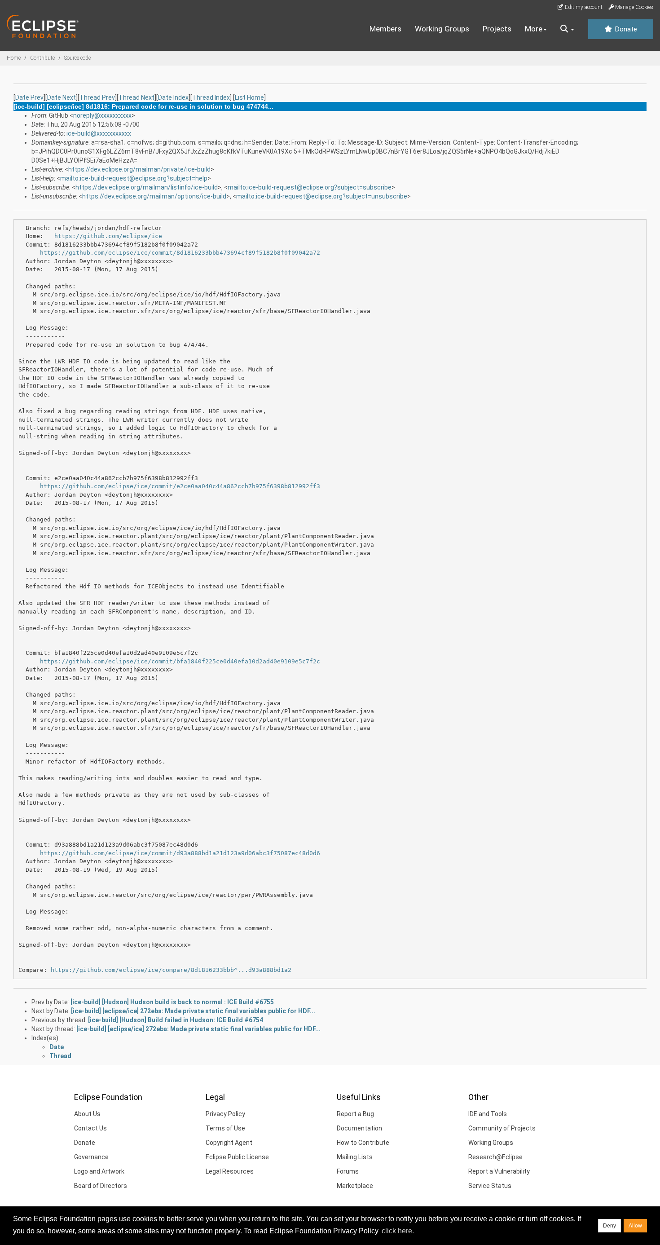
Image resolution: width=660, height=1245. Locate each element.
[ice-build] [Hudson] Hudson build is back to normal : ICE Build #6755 (172, 1002)
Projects (497, 28)
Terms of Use (225, 1128)
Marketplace (355, 1185)
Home (14, 58)
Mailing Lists (355, 1157)
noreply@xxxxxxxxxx (102, 115)
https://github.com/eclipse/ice (108, 236)
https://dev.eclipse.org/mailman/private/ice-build (139, 169)
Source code (77, 58)
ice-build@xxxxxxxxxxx (98, 133)
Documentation (359, 1128)
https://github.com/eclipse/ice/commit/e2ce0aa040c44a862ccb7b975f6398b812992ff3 (180, 486)
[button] (567, 29)
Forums (348, 1171)
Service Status (489, 1185)
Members (385, 28)
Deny (609, 1226)
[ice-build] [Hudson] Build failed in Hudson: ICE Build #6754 (175, 1020)
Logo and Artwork (99, 1171)
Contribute (42, 58)
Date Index (173, 97)
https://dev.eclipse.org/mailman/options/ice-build (154, 196)
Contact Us (90, 1128)
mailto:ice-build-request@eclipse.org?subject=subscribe (310, 187)
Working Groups (442, 28)
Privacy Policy (225, 1113)
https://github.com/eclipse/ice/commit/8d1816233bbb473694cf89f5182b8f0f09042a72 (180, 252)
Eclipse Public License (237, 1157)
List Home (249, 97)
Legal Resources (230, 1171)
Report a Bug (355, 1113)
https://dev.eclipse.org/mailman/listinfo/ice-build (146, 187)
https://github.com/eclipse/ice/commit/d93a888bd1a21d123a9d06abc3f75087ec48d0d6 (180, 853)
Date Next (61, 97)
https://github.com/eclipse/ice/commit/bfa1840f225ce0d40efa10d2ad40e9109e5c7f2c (180, 661)
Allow (635, 1226)
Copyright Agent (229, 1142)
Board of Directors (100, 1185)
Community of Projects (502, 1128)
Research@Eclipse (495, 1157)
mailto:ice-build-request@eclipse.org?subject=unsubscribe (321, 196)
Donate (625, 29)
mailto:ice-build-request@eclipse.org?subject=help (133, 178)
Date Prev (29, 97)
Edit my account (583, 7)
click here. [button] (398, 1231)
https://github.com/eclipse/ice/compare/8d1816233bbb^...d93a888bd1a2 (171, 970)
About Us (87, 1113)
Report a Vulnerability (499, 1171)
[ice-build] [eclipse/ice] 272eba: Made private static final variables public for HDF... (193, 1011)
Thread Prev (97, 97)
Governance (91, 1157)
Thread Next (136, 97)
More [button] (533, 28)
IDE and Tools (487, 1113)
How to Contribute (363, 1142)
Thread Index (211, 97)
